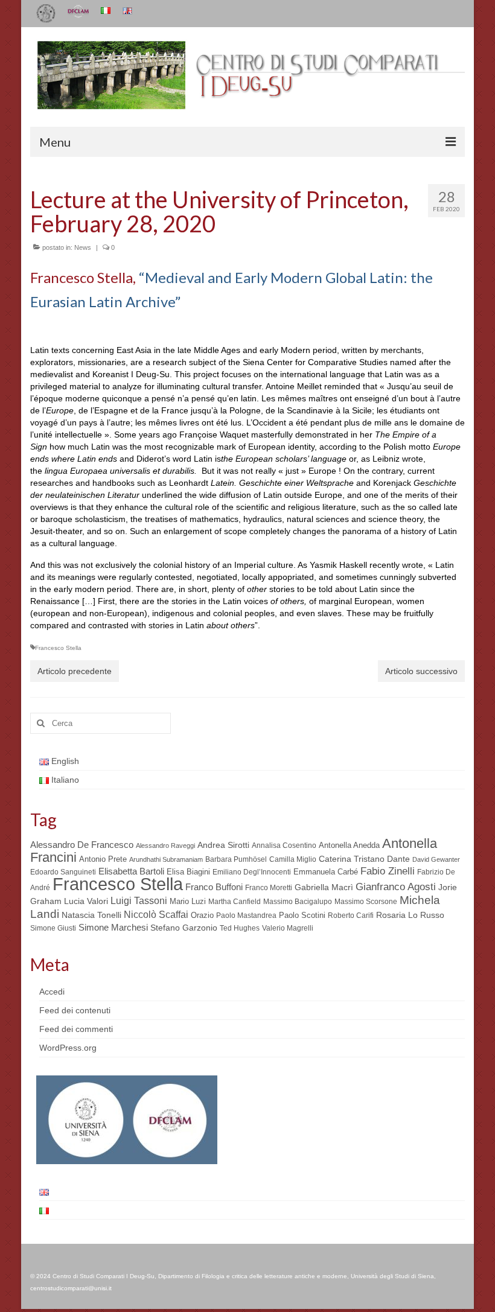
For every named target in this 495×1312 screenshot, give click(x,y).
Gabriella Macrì (324, 887)
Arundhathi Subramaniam (166, 859)
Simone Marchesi (113, 927)
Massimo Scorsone (365, 901)
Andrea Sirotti (223, 845)
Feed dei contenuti (74, 1010)
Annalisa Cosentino (284, 845)
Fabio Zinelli (387, 871)
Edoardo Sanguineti (63, 872)
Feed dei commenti (76, 1029)
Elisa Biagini (188, 871)
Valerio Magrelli (287, 928)
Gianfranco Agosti (396, 887)
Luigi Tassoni (138, 901)
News (82, 247)
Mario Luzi (188, 901)
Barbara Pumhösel (236, 859)
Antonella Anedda (349, 845)
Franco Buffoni (214, 887)
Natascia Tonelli (91, 915)
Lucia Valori (86, 901)
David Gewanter (436, 859)
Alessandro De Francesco (81, 844)
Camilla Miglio (292, 859)
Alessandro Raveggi (165, 845)
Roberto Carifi (351, 915)
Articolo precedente (74, 671)
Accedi (52, 991)
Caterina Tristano (352, 859)
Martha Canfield (234, 901)
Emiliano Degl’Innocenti (251, 872)
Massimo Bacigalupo (297, 901)
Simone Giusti (53, 928)
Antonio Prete (103, 859)
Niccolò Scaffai (156, 914)
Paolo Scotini (302, 915)
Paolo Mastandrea (246, 915)
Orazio (202, 915)
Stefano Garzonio (183, 927)
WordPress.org (68, 1047)
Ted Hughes (240, 928)
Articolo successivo (421, 671)
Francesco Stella (58, 648)
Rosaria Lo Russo (410, 915)
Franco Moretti (268, 888)
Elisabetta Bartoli (131, 871)
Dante (398, 859)
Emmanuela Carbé (325, 871)
